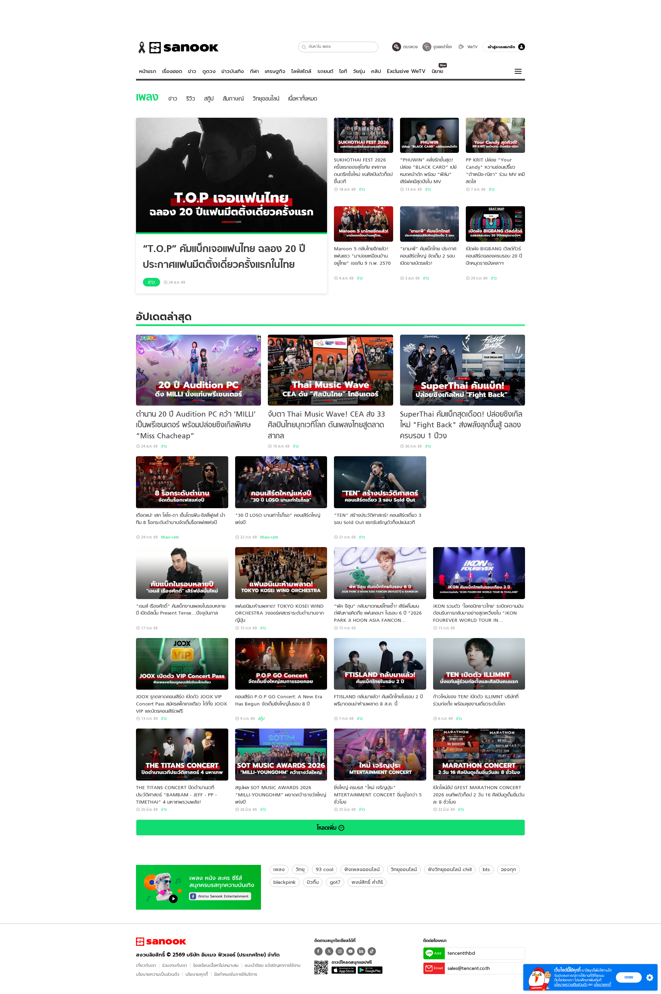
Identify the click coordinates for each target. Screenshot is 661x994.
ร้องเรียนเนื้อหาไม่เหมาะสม (216, 965)
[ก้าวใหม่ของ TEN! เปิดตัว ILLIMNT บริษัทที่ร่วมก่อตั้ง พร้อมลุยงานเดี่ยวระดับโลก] (479, 664)
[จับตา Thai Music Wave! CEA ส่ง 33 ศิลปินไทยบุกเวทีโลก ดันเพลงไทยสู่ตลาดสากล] (330, 370)
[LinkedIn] (361, 951)
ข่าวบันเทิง (232, 71)
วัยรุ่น (359, 71)
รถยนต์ (325, 71)
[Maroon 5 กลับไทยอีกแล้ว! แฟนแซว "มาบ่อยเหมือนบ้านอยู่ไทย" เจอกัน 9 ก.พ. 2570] (363, 224)
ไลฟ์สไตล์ (301, 71)
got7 (335, 882)
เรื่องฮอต (172, 71)
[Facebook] (318, 951)
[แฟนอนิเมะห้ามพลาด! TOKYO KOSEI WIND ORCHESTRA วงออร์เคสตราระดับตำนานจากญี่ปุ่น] (281, 573)
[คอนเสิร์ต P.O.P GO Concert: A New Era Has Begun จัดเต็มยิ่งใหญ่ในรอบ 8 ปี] (281, 664)
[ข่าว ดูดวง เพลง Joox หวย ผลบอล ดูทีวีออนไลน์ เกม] (161, 942)
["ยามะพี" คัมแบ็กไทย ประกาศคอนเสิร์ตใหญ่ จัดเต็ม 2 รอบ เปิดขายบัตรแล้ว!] (429, 224)
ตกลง (629, 977)
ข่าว (192, 71)
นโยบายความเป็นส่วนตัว (157, 974)
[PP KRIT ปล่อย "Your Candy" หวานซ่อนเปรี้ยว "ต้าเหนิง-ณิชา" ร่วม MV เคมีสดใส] (495, 135)
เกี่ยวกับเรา (146, 965)
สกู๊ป (261, 718)
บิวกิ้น (313, 882)
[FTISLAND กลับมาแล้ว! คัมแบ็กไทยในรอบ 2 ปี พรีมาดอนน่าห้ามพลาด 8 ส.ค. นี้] (380, 664)
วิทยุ (300, 869)
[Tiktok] (372, 951)
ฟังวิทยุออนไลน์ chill (450, 869)
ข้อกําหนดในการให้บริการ (235, 974)
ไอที (343, 71)
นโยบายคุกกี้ (197, 974)
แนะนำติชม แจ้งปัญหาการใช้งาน (273, 965)
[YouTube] (350, 951)
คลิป (376, 71)
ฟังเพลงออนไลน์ (362, 869)
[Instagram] (340, 951)
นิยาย (437, 71)
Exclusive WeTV (406, 71)
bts (486, 869)
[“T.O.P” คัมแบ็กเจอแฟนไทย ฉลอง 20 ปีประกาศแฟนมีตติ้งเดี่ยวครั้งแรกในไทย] (231, 176)
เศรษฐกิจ (275, 71)
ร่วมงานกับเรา (174, 965)
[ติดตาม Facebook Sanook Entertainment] (198, 886)
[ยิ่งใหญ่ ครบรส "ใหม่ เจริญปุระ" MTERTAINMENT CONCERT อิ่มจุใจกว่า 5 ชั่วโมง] (380, 755)
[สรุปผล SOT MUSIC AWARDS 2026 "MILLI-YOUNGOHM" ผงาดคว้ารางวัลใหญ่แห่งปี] (281, 755)
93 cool (324, 869)
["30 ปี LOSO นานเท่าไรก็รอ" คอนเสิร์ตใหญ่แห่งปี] (281, 482)
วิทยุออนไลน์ (404, 869)
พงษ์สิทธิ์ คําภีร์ (367, 882)
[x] (329, 951)
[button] (304, 47)
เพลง (279, 869)
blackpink (284, 882)
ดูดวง (209, 71)
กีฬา (254, 71)
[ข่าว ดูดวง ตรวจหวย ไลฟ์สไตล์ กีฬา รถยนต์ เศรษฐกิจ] (177, 47)
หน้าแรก (147, 71)
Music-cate (170, 537)
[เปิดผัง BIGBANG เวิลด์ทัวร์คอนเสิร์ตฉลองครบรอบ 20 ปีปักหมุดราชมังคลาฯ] (495, 224)
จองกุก (508, 869)
